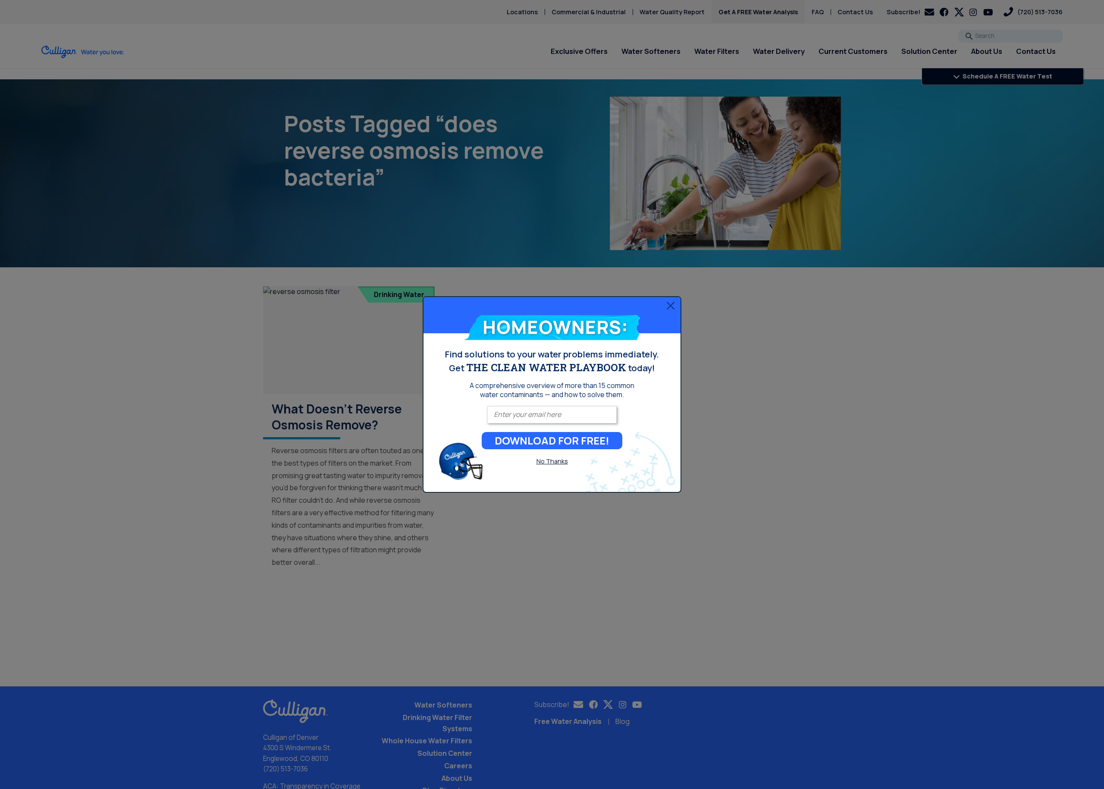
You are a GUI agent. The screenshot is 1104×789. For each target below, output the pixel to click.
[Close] (670, 305)
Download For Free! (552, 440)
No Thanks (552, 461)
